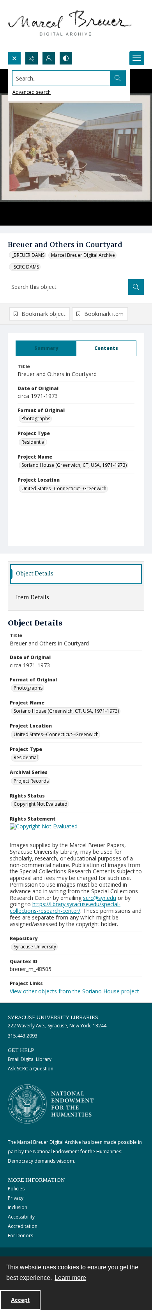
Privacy (15, 1198)
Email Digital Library (29, 1059)
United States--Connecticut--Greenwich (63, 488)
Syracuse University (35, 946)
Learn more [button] (70, 1277)
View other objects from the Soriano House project (74, 991)
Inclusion (17, 1207)
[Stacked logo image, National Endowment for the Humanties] (51, 1104)
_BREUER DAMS (28, 255)
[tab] (46, 348)
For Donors (20, 1235)
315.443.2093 (22, 1035)
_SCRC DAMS (25, 266)
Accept (20, 1300)
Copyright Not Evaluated (40, 804)
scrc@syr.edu (99, 897)
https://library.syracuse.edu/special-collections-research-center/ (65, 907)
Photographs (35, 418)
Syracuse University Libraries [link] (53, 1017)
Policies (16, 1188)
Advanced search (31, 92)
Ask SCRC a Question (30, 1068)
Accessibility (21, 1216)
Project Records (31, 781)
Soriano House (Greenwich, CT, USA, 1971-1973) (74, 465)
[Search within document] (136, 287)
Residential (33, 442)
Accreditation (22, 1226)
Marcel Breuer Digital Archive (83, 255)
